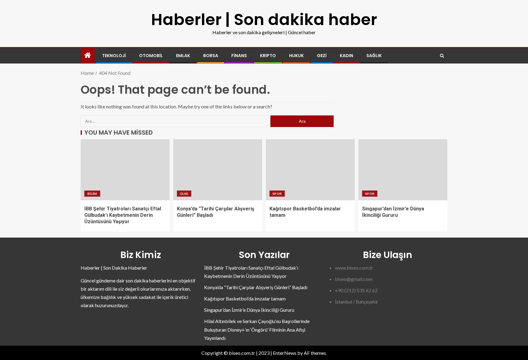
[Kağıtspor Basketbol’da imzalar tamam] (310, 169)
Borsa (210, 56)
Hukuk (296, 56)
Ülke (184, 193)
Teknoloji (114, 56)
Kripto (268, 56)
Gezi (322, 56)
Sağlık (374, 56)
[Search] (442, 56)
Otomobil (151, 56)
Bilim (92, 193)
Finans (239, 56)
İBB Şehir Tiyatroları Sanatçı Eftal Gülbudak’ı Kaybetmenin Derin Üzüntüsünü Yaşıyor (122, 215)
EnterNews (284, 353)
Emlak (183, 56)
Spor (277, 193)
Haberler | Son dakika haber (264, 19)
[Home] (87, 55)
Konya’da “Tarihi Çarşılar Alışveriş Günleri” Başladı (255, 287)
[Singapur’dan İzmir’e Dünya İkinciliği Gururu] (402, 169)
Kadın (346, 56)
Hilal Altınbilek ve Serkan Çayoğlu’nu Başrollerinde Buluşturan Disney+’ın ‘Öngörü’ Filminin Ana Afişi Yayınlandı (257, 329)
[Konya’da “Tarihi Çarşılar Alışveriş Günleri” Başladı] (217, 169)
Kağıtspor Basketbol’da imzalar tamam (245, 298)
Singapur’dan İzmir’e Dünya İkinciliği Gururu (249, 310)
